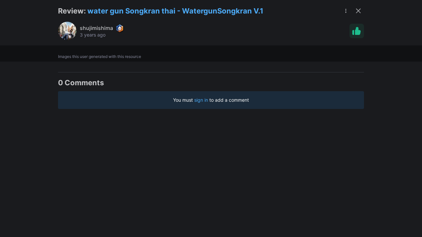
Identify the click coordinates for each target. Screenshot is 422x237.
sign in (201, 100)
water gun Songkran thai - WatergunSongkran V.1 (175, 11)
